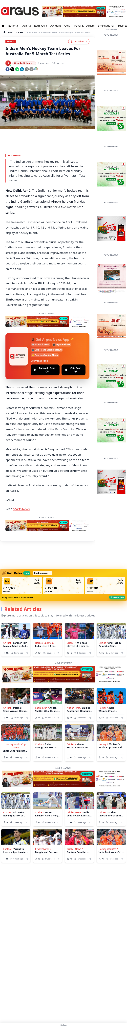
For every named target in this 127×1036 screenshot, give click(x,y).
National (13, 25)
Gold (67, 25)
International (106, 25)
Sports (19, 32)
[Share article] (26, 653)
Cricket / (7, 642)
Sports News (21, 509)
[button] (22, 585)
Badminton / (42, 707)
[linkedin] (22, 69)
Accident (55, 25)
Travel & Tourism (84, 25)
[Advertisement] (63, 1031)
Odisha (26, 25)
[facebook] (7, 69)
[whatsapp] (17, 69)
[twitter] (12, 69)
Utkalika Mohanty (23, 63)
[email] (27, 69)
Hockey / (103, 707)
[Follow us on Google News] (36, 69)
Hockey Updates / (44, 642)
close (63, 1025)
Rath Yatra (40, 25)
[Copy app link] (31, 69)
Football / (8, 849)
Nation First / (74, 707)
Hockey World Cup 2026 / (15, 746)
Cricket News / (75, 812)
